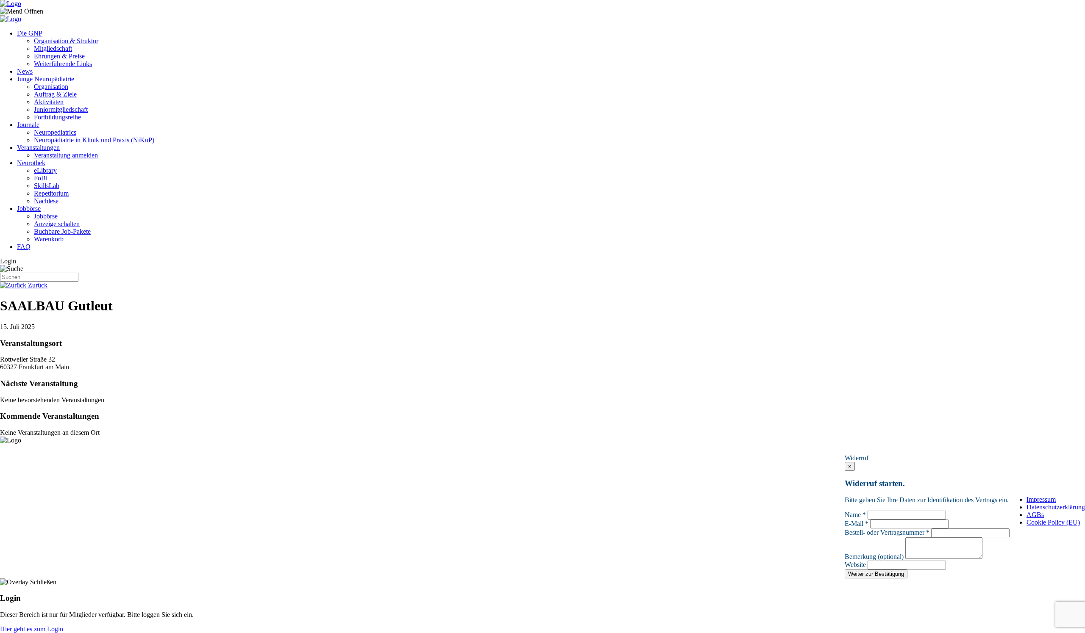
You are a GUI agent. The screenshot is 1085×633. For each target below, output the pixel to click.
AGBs (1035, 514)
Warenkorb (49, 239)
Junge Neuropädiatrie (45, 79)
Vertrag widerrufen (882, 449)
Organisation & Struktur (66, 40)
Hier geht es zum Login (31, 629)
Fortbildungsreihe (57, 117)
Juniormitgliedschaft (61, 109)
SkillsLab (46, 185)
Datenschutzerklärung (1056, 507)
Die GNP (29, 33)
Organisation (51, 86)
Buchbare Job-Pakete (62, 231)
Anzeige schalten (57, 223)
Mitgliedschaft (53, 48)
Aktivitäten (49, 101)
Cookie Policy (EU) (1053, 522)
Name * (855, 514)
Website (855, 564)
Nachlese (46, 201)
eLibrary (45, 170)
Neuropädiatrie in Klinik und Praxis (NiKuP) (94, 140)
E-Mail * (856, 523)
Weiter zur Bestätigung (876, 574)
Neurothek (31, 162)
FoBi (40, 178)
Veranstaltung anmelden (66, 155)
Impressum (1041, 499)
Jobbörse (29, 208)
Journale (28, 124)
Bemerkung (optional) (874, 556)
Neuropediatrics (55, 132)
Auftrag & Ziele (55, 94)
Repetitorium (51, 193)
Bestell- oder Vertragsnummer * (887, 532)
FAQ (24, 246)
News (25, 71)
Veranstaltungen (38, 147)
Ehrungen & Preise (59, 56)
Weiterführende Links (63, 63)
